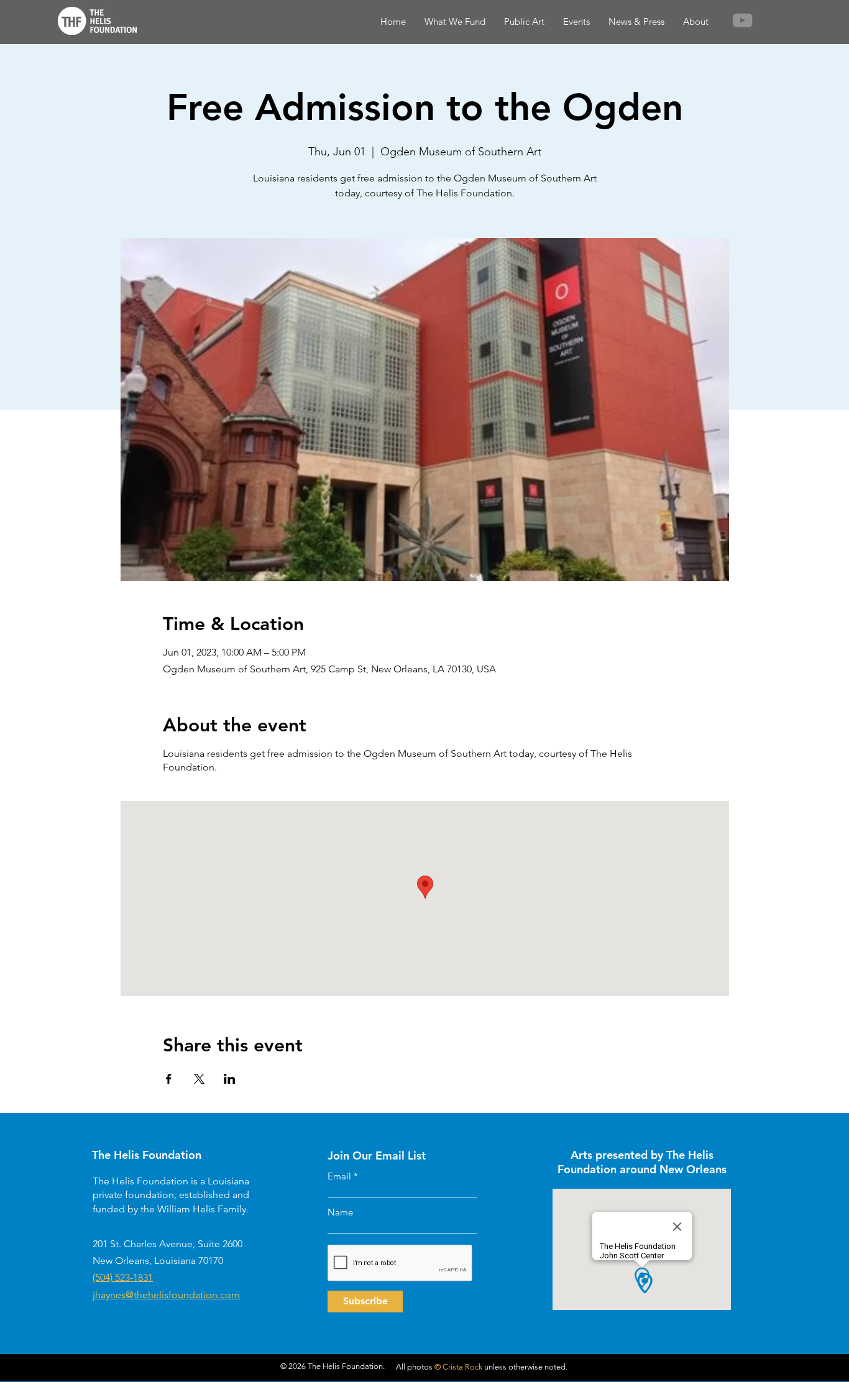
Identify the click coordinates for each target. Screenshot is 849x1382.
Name (340, 1212)
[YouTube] (742, 20)
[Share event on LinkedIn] (230, 1079)
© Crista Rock (458, 1366)
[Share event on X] (199, 1079)
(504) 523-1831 (123, 1277)
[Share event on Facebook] (169, 1079)
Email (339, 1176)
